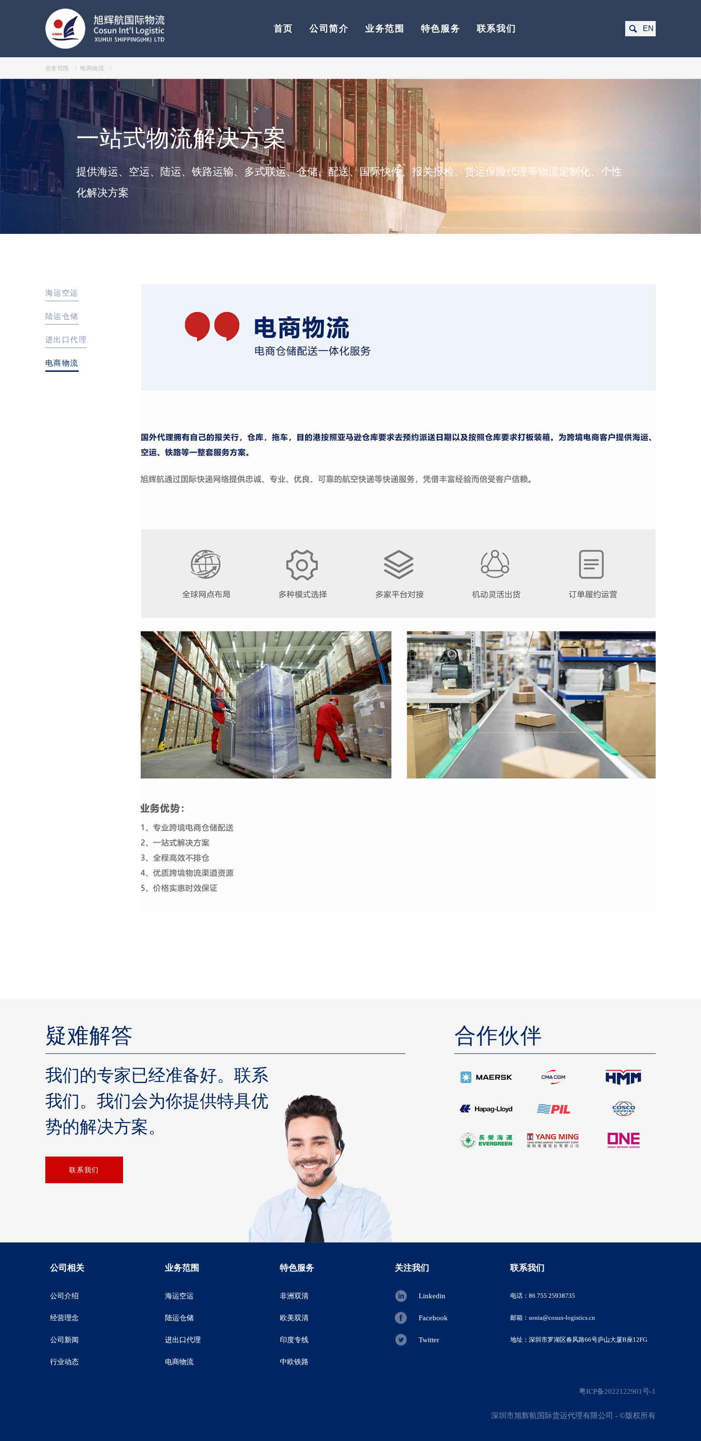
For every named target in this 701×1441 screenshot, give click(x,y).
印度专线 (294, 1340)
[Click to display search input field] (632, 28)
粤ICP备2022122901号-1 (617, 1391)
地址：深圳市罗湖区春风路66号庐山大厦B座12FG (578, 1339)
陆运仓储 (62, 316)
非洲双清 (294, 1296)
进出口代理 (66, 340)
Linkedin (432, 1296)
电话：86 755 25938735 (542, 1295)
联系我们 (496, 28)
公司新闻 (64, 1340)
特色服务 (441, 28)
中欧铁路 (294, 1362)
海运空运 (62, 293)
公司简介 (329, 28)
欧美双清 (294, 1318)
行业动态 (64, 1362)
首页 (283, 28)
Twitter (429, 1340)
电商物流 (62, 363)
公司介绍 (64, 1296)
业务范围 (385, 28)
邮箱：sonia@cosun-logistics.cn (552, 1317)
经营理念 (64, 1318)
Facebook (433, 1318)
